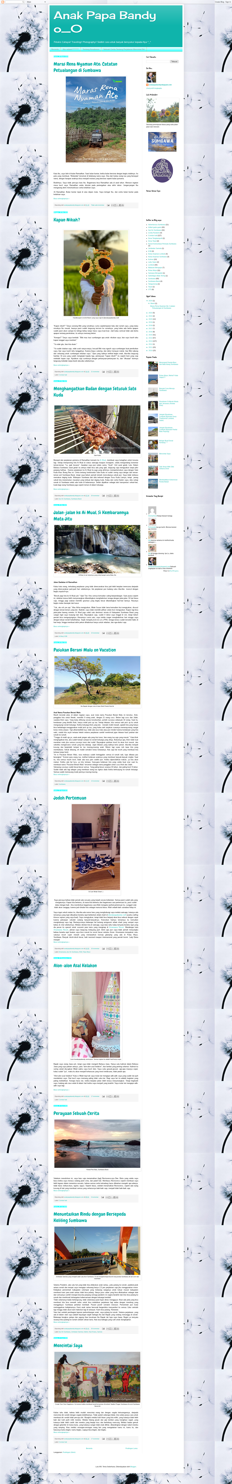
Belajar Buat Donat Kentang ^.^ (166, 442)
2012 (151, 344)
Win (149, 540)
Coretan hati (63, 375)
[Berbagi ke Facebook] (120, 205)
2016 (151, 332)
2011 (151, 347)
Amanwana (62, 952)
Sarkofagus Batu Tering (156, 276)
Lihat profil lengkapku (154, 88)
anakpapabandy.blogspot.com (160, 85)
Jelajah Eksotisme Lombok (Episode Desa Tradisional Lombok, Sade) (167, 417)
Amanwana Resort (116, 927)
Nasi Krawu (92, 1332)
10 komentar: (95, 633)
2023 (151, 313)
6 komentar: (95, 1197)
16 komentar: (95, 948)
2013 (151, 341)
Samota (99, 1332)
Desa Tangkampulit (155, 238)
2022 (151, 316)
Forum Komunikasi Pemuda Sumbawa (162, 244)
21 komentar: (95, 371)
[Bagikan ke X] (117, 205)
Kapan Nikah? (67, 220)
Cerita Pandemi (154, 233)
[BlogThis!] (115, 205)
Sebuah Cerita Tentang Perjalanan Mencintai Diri (124, 49)
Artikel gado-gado (154, 227)
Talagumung (152, 284)
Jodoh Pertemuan (70, 798)
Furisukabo (152, 527)
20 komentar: (95, 495)
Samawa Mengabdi (155, 273)
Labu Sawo (152, 262)
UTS (149, 289)
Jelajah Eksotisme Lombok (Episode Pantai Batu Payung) (168, 430)
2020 (151, 319)
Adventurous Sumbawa (156, 225)
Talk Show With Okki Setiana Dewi (166, 468)
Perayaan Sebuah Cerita (76, 1113)
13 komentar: (95, 781)
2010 (151, 350)
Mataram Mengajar (155, 268)
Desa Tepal (152, 241)
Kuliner (86, 1332)
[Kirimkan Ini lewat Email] (112, 205)
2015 (151, 335)
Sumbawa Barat (76, 499)
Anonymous (152, 516)
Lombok (151, 265)
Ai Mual (102, 460)
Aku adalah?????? (71, 49)
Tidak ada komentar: (98, 205)
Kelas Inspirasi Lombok (156, 254)
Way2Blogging (173, 571)
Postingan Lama (131, 1448)
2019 (151, 322)
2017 (151, 328)
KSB (65, 636)
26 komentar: (95, 1328)
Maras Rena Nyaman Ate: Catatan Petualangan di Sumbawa (85, 67)
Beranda (55, 49)
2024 (151, 301)
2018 (151, 325)
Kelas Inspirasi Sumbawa (157, 257)
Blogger (133, 1467)
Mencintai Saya (68, 1345)
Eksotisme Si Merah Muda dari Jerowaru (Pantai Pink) (168, 403)
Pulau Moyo (86, 952)
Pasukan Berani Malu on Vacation (85, 650)
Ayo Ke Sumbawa (64, 499)
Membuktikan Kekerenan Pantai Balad (168, 481)
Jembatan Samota (77, 1332)
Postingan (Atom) (69, 1452)
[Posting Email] (108, 205)
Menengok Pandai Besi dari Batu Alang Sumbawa (168, 363)
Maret (153, 303)
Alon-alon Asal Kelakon (75, 965)
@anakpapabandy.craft (117, 915)
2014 (151, 338)
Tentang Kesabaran (91, 49)
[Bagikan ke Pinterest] (122, 205)
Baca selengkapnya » (61, 199)
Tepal (150, 287)
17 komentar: (95, 1096)
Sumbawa (62, 784)
